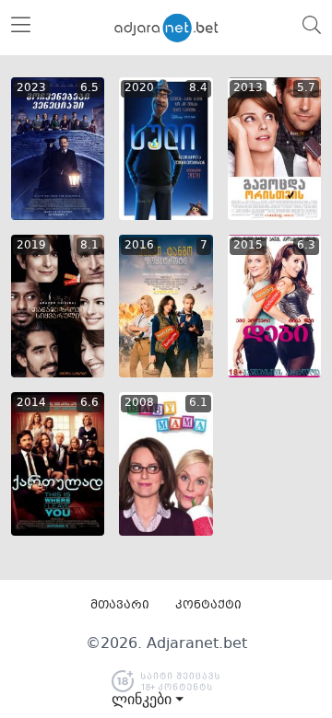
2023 (31, 88)
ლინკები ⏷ (148, 699)
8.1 (89, 245)
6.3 (306, 245)
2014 (31, 403)
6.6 (89, 403)
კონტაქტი (208, 605)
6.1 (198, 403)
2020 (139, 88)
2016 (139, 245)
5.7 (306, 88)
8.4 (198, 88)
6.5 (89, 88)
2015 (248, 245)
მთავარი (119, 605)
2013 (248, 88)
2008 (139, 403)
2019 (31, 245)
